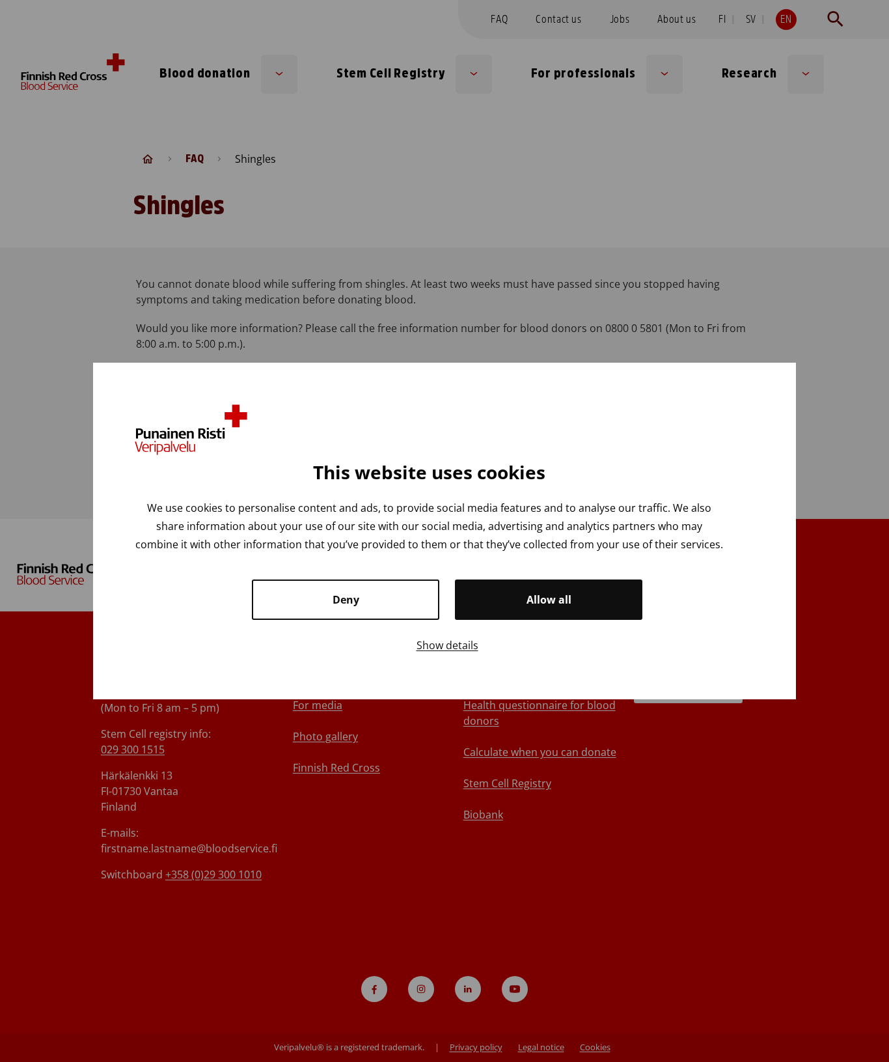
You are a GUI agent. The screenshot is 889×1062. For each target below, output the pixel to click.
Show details (447, 645)
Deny (346, 600)
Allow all (549, 600)
